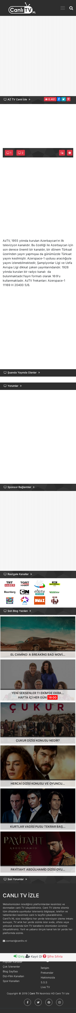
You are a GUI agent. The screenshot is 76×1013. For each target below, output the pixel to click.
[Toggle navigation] (63, 8)
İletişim (45, 967)
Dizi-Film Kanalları (13, 976)
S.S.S (44, 982)
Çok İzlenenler (11, 966)
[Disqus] (38, 437)
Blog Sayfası (10, 971)
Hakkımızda (48, 977)
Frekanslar (47, 972)
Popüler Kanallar (12, 961)
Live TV (45, 987)
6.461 (51, 99)
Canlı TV (34, 993)
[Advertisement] (38, 57)
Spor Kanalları (11, 981)
